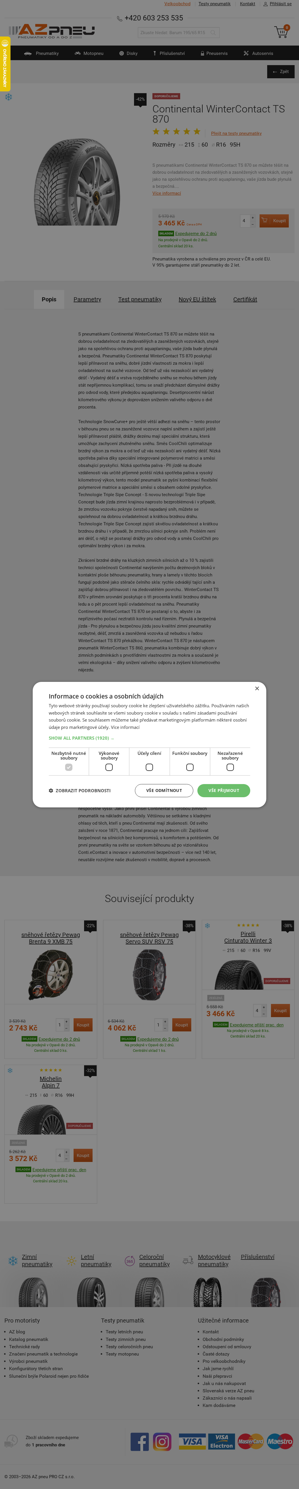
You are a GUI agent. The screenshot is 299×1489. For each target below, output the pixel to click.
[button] (149, 738)
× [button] (257, 688)
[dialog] (149, 744)
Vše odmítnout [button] (164, 790)
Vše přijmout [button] (223, 790)
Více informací (125, 727)
